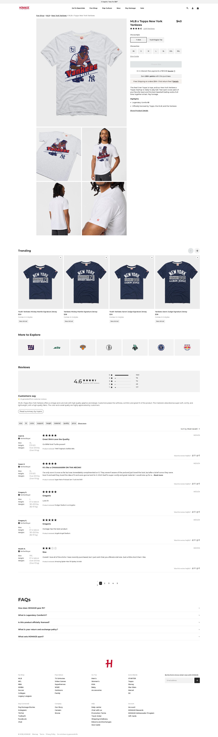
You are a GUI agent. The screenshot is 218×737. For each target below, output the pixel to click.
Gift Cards (132, 716)
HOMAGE (27, 734)
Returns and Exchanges (101, 722)
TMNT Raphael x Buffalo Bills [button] (64, 449)
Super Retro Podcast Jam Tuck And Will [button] (68, 479)
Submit (197, 680)
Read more (158, 475)
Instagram (22, 710)
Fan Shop (40, 16)
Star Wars (132, 687)
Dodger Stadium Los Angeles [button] (65, 505)
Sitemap (35, 734)
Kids (93, 684)
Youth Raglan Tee (156, 40)
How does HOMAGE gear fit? (31, 608)
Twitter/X (22, 716)
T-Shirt (138, 40)
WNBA (20, 687)
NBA (20, 684)
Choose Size (156, 64)
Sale (142, 8)
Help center (96, 707)
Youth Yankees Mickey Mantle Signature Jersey (37, 312)
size (20, 423)
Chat (20, 722)
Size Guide (134, 56)
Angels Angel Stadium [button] (62, 533)
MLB (48, 16)
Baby (94, 687)
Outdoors (59, 690)
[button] (198, 8)
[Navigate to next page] (109, 585)
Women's (95, 681)
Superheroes (60, 684)
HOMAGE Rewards (135, 710)
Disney (131, 684)
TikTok (21, 713)
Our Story (59, 707)
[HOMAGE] (24, 8)
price (74, 423)
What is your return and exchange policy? (38, 629)
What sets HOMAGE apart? (31, 637)
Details (175, 81)
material (57, 423)
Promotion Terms (99, 713)
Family (57, 693)
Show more (82, 423)
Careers (58, 710)
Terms (42, 734)
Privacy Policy (50, 734)
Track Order (96, 716)
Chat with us (97, 710)
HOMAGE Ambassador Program (141, 713)
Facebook (22, 719)
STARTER (132, 678)
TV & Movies (60, 678)
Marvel (131, 690)
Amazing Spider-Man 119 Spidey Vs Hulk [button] (68, 561)
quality (66, 423)
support (40, 423)
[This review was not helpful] (197, 455)
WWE (57, 687)
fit (26, 423)
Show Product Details (139, 111)
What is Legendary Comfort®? (32, 615)
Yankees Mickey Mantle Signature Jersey (80, 312)
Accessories (97, 690)
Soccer (21, 690)
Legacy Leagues (25, 696)
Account (131, 707)
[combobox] (190, 429)
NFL (19, 681)
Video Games (60, 681)
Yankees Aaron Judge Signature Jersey (171, 312)
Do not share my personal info (67, 734)
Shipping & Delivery (100, 719)
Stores (57, 713)
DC (129, 693)
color (32, 423)
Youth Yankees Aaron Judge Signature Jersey (128, 312)
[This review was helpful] (193, 455)
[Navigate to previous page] (109, 581)
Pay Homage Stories (26, 707)
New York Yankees (59, 16)
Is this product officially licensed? (34, 622)
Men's (94, 678)
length (48, 423)
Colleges (21, 693)
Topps (131, 681)
